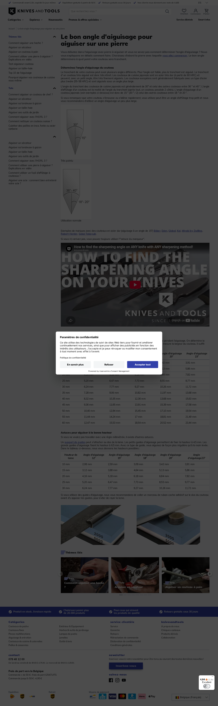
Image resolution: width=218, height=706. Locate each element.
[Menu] (213, 677)
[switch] (206, 686)
